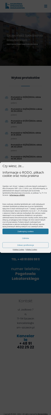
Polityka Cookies (18, 250)
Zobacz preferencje (25, 245)
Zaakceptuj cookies (25, 231)
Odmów (25, 238)
